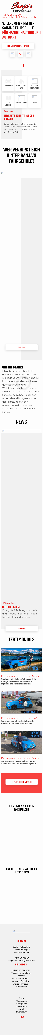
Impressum (21, 1012)
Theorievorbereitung (21, 973)
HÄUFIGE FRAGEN (21, 970)
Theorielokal (21, 987)
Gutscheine (21, 1001)
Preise (21, 998)
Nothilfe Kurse (11, 607)
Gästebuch (22, 1006)
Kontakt (21, 1009)
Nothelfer (21, 976)
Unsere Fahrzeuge (20, 984)
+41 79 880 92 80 (21, 958)
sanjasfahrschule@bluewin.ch (21, 961)
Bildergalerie (21, 1004)
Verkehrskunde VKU (21, 978)
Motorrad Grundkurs (20, 981)
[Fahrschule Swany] (21, 7)
